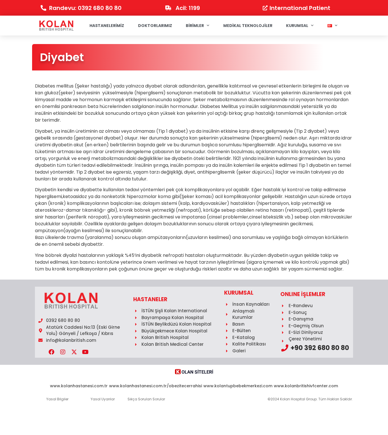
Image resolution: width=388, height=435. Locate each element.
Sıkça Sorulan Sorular (146, 399)
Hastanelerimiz (106, 25)
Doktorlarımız (155, 25)
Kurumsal (297, 25)
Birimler (195, 25)
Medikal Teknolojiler (247, 25)
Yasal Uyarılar (103, 399)
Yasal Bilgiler (57, 399)
